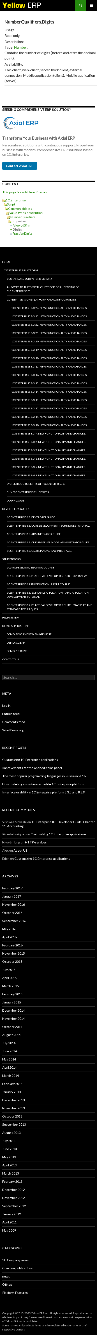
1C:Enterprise (16, 200)
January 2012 (11, 1214)
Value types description (26, 213)
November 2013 (13, 1108)
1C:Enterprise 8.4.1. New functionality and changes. (48, 475)
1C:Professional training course (30, 567)
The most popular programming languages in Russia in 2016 (44, 776)
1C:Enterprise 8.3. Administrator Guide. (34, 534)
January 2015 (11, 1002)
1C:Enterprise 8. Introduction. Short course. (39, 584)
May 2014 (9, 1059)
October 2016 (12, 913)
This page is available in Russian (24, 192)
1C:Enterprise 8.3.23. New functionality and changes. (49, 316)
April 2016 (9, 937)
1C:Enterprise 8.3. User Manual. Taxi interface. (39, 550)
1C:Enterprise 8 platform (20, 270)
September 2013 (14, 1124)
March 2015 (10, 986)
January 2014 (11, 1092)
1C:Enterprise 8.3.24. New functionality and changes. (49, 308)
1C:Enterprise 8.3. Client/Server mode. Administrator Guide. (48, 542)
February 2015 (12, 994)
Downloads (15, 500)
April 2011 (9, 1222)
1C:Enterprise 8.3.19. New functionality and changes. (49, 349)
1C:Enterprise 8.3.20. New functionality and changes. (49, 341)
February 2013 (12, 1181)
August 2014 (11, 1035)
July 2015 (9, 970)
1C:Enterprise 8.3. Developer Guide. (31, 517)
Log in (6, 705)
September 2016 (14, 921)
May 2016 (9, 929)
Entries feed (11, 714)
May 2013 (9, 1157)
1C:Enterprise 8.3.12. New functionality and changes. (49, 408)
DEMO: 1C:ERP (16, 642)
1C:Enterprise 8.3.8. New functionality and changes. (48, 442)
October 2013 (12, 1116)
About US (20, 850)
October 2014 (12, 1027)
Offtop (7, 1284)
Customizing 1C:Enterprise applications (30, 760)
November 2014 (13, 1018)
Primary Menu (91, 5)
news (6, 1276)
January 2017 (11, 896)
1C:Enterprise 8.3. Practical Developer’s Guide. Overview (47, 576)
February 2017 (12, 888)
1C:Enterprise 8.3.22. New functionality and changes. (49, 324)
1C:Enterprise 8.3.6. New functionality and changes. (48, 458)
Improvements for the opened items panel (32, 768)
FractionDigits (22, 233)
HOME (6, 262)
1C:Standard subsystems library (29, 278)
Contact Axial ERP (19, 166)
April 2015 (9, 978)
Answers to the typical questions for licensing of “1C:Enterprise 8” (43, 289)
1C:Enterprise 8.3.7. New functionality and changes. (48, 450)
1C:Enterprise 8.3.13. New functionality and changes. (49, 400)
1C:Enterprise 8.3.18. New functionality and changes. (49, 358)
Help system (10, 617)
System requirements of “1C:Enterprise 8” (36, 483)
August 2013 (11, 1132)
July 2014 (9, 1043)
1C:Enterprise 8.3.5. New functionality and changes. (48, 467)
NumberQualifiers (22, 217)
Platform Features (15, 1292)
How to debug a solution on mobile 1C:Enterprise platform (43, 784)
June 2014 (9, 1051)
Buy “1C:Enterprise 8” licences (28, 492)
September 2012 (14, 1206)
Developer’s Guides (15, 509)
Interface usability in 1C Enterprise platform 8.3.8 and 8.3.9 (43, 792)
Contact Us (10, 659)
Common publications (17, 1268)
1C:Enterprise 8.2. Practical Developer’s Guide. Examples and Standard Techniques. (49, 607)
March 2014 (10, 1075)
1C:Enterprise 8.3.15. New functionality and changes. (49, 383)
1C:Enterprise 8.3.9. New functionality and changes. (48, 433)
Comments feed (13, 722)
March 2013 (10, 1173)
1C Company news (15, 1260)
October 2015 (12, 961)
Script (11, 204)
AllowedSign (21, 225)
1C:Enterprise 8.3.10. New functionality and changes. (49, 425)
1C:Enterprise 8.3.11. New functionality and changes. (49, 416)
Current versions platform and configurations (41, 299)
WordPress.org (13, 730)
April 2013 (9, 1165)
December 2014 (13, 1010)
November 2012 (13, 1198)
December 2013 (13, 1100)
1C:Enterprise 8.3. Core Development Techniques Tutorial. (48, 525)
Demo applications (15, 626)
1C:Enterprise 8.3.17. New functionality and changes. (49, 366)
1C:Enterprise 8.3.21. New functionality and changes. (49, 333)
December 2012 (13, 1190)
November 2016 (13, 904)
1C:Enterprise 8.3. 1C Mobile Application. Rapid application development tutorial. (48, 594)
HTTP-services (36, 842)
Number (20, 47)
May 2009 (9, 1230)
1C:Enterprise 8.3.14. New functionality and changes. (49, 391)
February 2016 (12, 945)
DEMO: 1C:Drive (17, 651)
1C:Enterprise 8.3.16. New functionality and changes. (49, 375)
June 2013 (9, 1149)
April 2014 (9, 1067)
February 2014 (12, 1084)
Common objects (20, 208)
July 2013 (9, 1141)
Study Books (11, 559)
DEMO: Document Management (29, 634)
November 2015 (13, 953)
